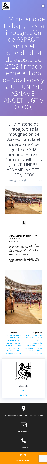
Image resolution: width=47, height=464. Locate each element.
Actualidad (23, 180)
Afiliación (23, 390)
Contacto (23, 395)
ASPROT (15, 180)
